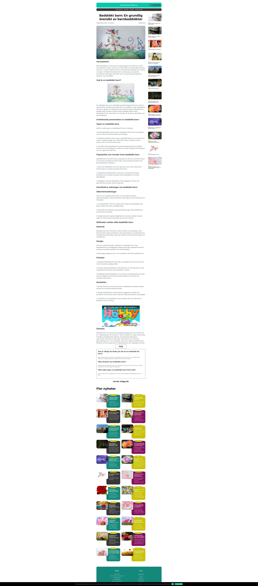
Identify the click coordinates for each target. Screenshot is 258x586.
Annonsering (119, 9)
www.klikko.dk (118, 581)
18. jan (138, 441)
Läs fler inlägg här (121, 381)
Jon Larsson (111, 23)
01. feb (113, 425)
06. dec (138, 395)
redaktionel (142, 23)
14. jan (138, 533)
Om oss (126, 9)
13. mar (138, 410)
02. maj (113, 395)
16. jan (138, 487)
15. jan (113, 517)
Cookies (132, 9)
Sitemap (141, 582)
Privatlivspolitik (178, 584)
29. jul (113, 441)
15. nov (138, 425)
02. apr (113, 410)
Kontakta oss (139, 9)
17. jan (113, 471)
